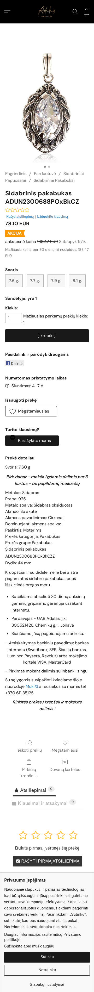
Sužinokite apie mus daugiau (29, 946)
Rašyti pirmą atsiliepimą (49, 861)
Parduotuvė (45, 173)
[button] (47, 11)
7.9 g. (56, 280)
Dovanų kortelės (65, 769)
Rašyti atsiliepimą (20, 217)
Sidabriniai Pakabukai (54, 180)
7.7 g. (35, 280)
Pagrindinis (15, 173)
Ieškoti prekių (29, 750)
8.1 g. (77, 280)
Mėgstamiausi (65, 750)
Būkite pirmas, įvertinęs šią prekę (47, 848)
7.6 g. (14, 280)
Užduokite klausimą (52, 217)
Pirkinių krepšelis (29, 772)
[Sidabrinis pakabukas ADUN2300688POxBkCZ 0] (47, 103)
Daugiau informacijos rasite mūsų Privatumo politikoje (42, 937)
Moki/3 (32, 686)
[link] (47, 983)
